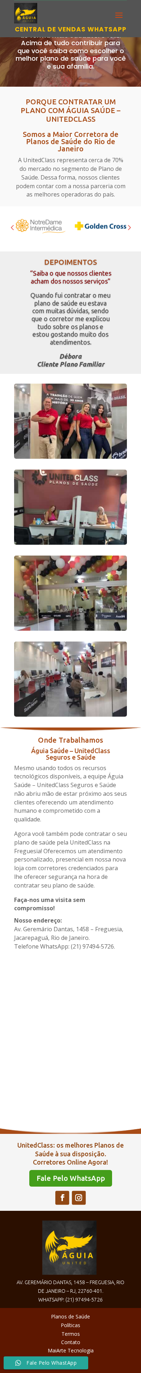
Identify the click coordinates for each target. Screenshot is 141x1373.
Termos (70, 1333)
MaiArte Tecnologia (71, 1350)
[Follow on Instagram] (78, 1198)
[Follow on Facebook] (62, 1198)
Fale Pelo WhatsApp (71, 1178)
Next (128, 227)
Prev (12, 227)
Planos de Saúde (70, 1316)
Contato (70, 1342)
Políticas (70, 1325)
